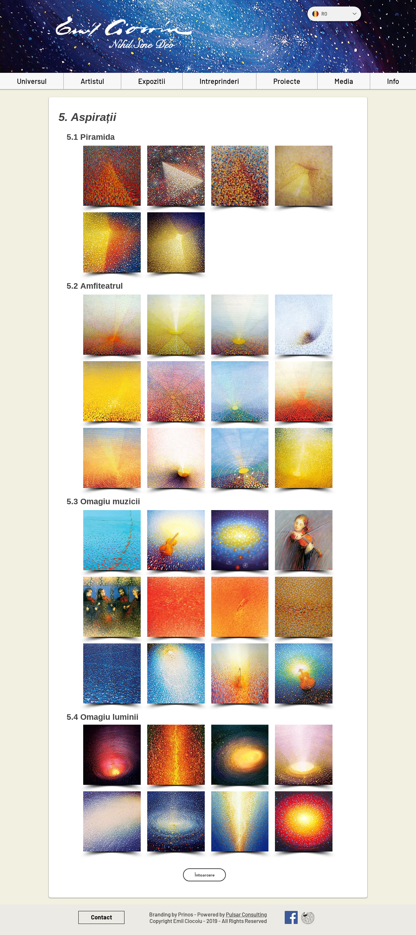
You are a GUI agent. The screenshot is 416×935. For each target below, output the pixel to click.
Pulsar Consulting (246, 914)
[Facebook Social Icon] (291, 917)
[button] (112, 176)
